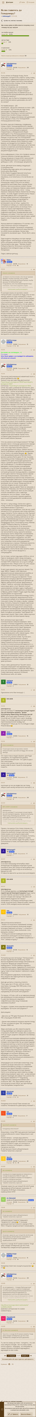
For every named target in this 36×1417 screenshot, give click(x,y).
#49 (34, 803)
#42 (34, 269)
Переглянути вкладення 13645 (20, 386)
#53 (34, 955)
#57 (34, 1207)
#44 (34, 374)
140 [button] (4, 34)
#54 (34, 1101)
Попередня (12, 1355)
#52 (34, 920)
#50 (34, 859)
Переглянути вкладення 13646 (12, 382)
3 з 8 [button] (18, 1355)
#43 (34, 350)
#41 (34, 73)
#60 (34, 1326)
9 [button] (4, 42)
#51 (34, 887)
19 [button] (4, 50)
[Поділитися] (31, 73)
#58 (34, 1263)
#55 (34, 1121)
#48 (34, 783)
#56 (34, 1167)
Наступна (24, 1355)
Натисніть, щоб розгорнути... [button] (18, 289)
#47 (34, 741)
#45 (34, 690)
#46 (34, 706)
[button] (3, 2)
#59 (34, 1283)
